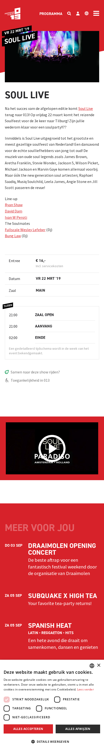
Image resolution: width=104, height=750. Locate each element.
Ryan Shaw (13, 204)
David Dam (13, 211)
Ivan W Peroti (16, 217)
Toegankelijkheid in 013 (30, 380)
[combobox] (91, 665)
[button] (52, 741)
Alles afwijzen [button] (77, 729)
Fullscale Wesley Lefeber (25, 229)
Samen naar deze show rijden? (35, 372)
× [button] (98, 665)
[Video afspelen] (52, 448)
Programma (50, 13)
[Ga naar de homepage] (12, 13)
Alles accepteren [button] (28, 729)
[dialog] (52, 705)
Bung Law (13, 235)
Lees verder (85, 689)
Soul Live (85, 108)
